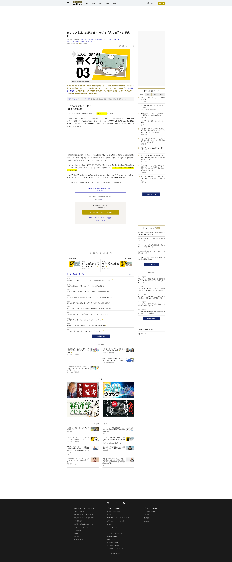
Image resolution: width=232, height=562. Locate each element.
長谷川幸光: (100, 39)
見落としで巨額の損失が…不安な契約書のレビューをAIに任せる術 (151, 233)
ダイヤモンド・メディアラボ (115, 548)
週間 (154, 94)
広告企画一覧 (142, 334)
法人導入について (78, 539)
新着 (87, 3)
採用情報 (146, 518)
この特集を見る (100, 336)
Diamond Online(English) (114, 512)
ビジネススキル (75, 41)
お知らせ (146, 521)
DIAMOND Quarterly (112, 536)
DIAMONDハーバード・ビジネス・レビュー (119, 518)
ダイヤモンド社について (151, 508)
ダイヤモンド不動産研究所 (114, 533)
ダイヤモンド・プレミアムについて (83, 515)
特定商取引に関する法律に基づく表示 (83, 524)
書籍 (114, 3)
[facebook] (116, 503)
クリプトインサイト (112, 542)
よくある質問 (77, 530)
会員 (161, 94)
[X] (108, 503)
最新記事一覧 (151, 318)
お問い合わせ (77, 536)
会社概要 (146, 515)
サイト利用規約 (77, 521)
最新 (141, 94)
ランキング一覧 (151, 194)
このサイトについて (78, 512)
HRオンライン (111, 539)
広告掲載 (75, 533)
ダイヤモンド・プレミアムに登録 (101, 212)
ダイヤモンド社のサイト (114, 508)
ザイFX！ (110, 530)
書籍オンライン (111, 524)
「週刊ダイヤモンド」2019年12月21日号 (79, 99)
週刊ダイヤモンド (112, 515)
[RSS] (124, 503)
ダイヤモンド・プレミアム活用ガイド (83, 518)
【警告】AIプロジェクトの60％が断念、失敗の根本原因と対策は (151, 258)
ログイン (153, 3)
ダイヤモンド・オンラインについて (83, 508)
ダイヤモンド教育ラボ (113, 545)
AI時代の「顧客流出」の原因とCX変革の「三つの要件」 (151, 239)
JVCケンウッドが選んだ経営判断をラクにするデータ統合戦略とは (151, 246)
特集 (107, 3)
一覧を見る (151, 264)
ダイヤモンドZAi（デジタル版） (116, 521)
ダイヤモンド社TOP (149, 512)
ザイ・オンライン (112, 527)
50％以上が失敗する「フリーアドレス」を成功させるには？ (151, 252)
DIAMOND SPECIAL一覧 (146, 329)
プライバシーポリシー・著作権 (81, 527)
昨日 (148, 94)
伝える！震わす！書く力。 (88, 41)
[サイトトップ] (77, 3)
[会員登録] (161, 3)
